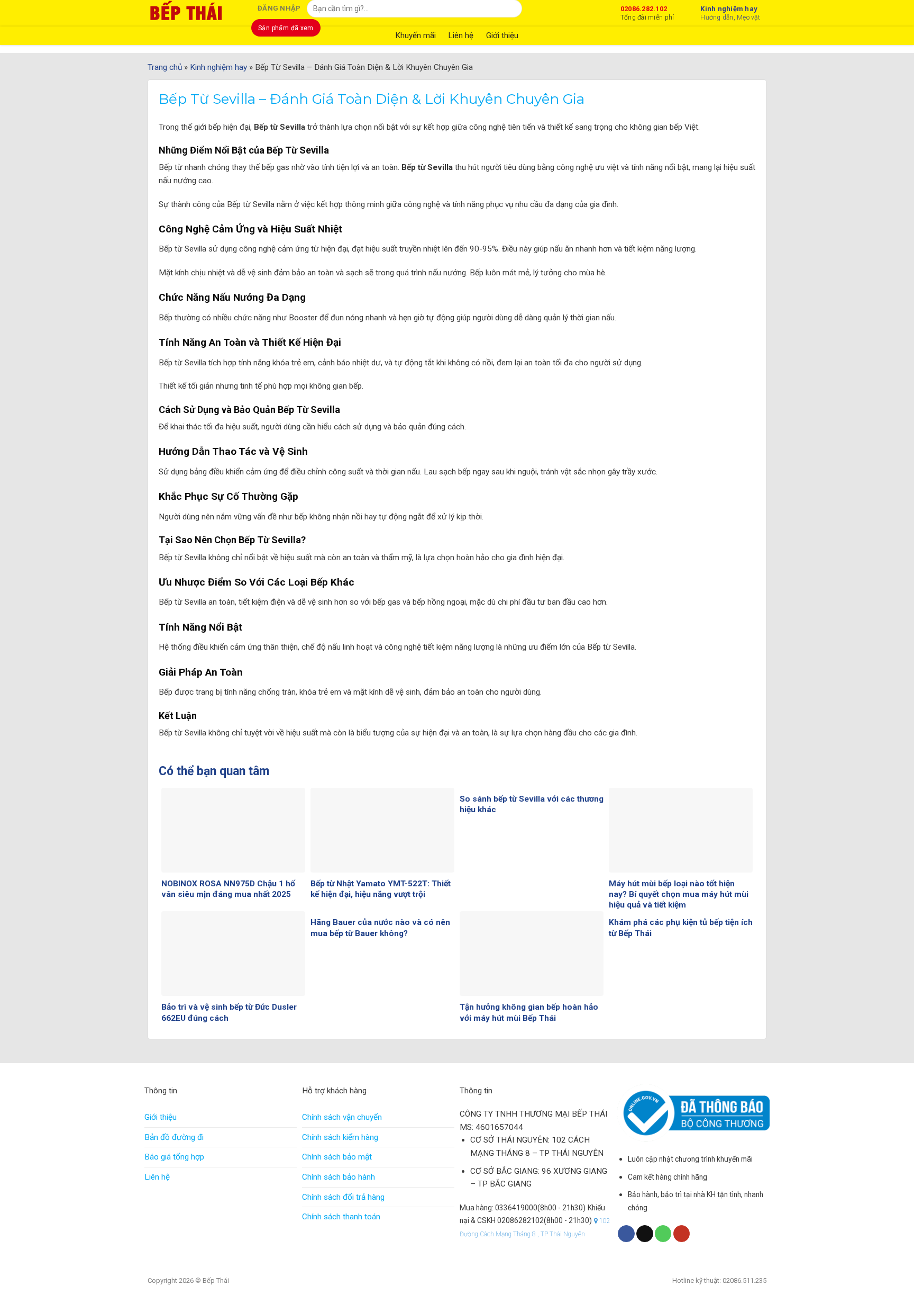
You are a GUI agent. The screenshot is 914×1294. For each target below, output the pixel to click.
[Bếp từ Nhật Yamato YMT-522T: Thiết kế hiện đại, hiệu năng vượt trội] (382, 830)
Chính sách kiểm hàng (340, 1137)
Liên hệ (157, 1177)
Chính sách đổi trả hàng (343, 1197)
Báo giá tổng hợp (174, 1157)
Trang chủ (165, 67)
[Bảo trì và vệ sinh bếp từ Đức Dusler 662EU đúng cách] (233, 953)
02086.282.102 (647, 12)
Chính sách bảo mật (337, 1157)
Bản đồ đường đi (174, 1137)
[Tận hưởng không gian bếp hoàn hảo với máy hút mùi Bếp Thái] (532, 953)
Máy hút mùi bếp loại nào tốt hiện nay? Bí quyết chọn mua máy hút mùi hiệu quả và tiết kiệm (678, 894)
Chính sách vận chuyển (342, 1117)
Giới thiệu (160, 1117)
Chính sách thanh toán (341, 1216)
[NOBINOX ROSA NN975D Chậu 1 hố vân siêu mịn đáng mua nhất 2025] (233, 830)
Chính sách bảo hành (338, 1177)
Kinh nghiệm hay (730, 12)
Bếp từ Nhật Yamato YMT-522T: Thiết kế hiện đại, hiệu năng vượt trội (380, 889)
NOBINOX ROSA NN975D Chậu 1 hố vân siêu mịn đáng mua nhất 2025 (228, 889)
